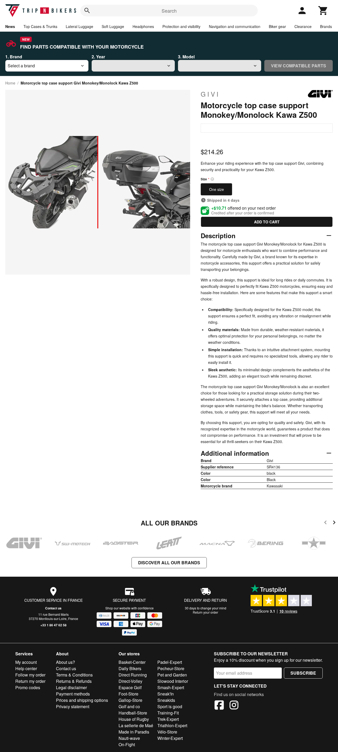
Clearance (303, 26)
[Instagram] (234, 706)
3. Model (186, 57)
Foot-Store (128, 694)
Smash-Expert (170, 687)
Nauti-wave (129, 738)
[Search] (87, 10)
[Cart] (323, 10)
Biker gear (277, 26)
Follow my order (30, 675)
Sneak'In (165, 694)
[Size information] (212, 179)
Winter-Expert (170, 738)
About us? (65, 662)
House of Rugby (134, 719)
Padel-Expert (169, 662)
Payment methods (73, 694)
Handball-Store (133, 713)
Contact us (53, 608)
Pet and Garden (172, 675)
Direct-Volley (130, 681)
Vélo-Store (167, 732)
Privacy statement (72, 706)
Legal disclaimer (71, 687)
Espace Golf (130, 687)
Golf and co (129, 706)
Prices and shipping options (82, 700)
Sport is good (169, 706)
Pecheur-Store (170, 668)
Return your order (205, 612)
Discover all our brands (169, 563)
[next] (334, 523)
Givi (210, 94)
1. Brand (13, 57)
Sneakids (166, 700)
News (10, 26)
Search (169, 10)
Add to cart (267, 221)
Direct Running (133, 675)
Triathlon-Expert (172, 725)
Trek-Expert (168, 719)
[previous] (325, 523)
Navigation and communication (234, 26)
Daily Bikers (130, 668)
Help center (26, 668)
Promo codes (27, 687)
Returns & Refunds (74, 681)
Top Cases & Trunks (40, 26)
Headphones (143, 26)
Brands (326, 26)
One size (216, 189)
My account (26, 662)
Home (10, 83)
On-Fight (127, 744)
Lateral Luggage (79, 26)
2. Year (98, 57)
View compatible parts (298, 66)
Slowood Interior (172, 681)
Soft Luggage (113, 26)
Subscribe (303, 673)
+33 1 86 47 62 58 (53, 625)
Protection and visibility (181, 26)
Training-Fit (168, 713)
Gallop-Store (130, 700)
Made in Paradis (134, 732)
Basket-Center (132, 662)
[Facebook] (219, 706)
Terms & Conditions (74, 675)
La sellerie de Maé (136, 725)
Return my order (30, 681)
